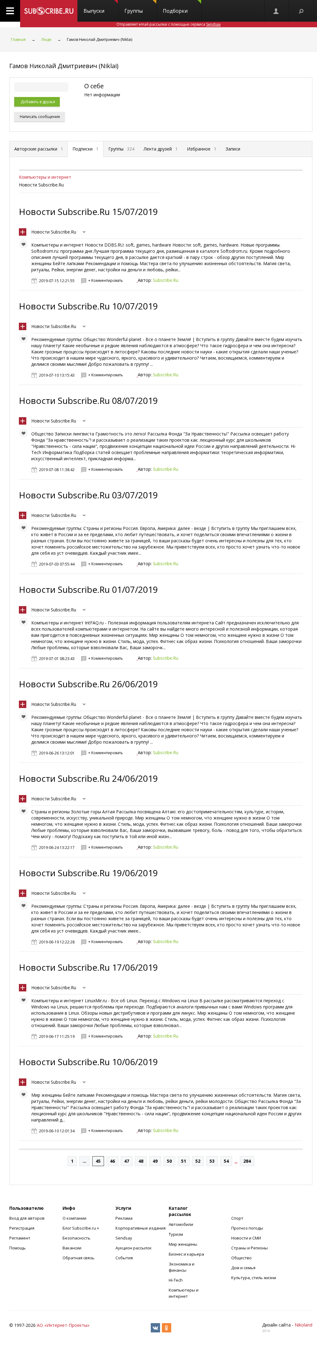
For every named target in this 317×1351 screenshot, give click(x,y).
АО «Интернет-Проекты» (63, 1325)
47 (126, 1161)
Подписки (85, 149)
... (84, 1161)
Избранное (201, 149)
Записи (233, 149)
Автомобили (181, 1224)
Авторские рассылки (38, 149)
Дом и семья (243, 1267)
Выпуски (94, 10)
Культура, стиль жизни (253, 1277)
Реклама (123, 1218)
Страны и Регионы (249, 1248)
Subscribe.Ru (165, 280)
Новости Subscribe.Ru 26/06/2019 (88, 684)
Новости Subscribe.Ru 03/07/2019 (88, 495)
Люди (46, 39)
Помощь (17, 1248)
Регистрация (21, 1228)
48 (140, 1161)
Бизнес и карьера (186, 1254)
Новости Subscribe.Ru (53, 232)
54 (226, 1161)
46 (112, 1161)
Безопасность (76, 1238)
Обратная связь (78, 1258)
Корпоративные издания (140, 1228)
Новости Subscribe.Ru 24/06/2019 (88, 778)
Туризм (176, 1234)
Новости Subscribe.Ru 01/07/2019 (88, 589)
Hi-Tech (176, 1280)
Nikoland (303, 1325)
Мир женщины (183, 1244)
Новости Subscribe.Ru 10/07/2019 (88, 306)
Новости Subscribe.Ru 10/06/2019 (88, 1062)
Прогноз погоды (247, 1228)
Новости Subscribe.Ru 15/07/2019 (88, 211)
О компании (74, 1218)
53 (212, 1161)
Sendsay (123, 1238)
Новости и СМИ (246, 1238)
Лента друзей (161, 149)
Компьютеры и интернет (45, 177)
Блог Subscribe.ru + (81, 1228)
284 (247, 1161)
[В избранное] (25, 245)
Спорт (237, 1218)
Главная (18, 39)
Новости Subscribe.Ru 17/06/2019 (88, 967)
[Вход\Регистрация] (276, 11)
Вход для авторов (27, 1218)
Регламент (19, 1238)
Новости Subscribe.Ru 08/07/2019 (88, 400)
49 (155, 1161)
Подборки (175, 10)
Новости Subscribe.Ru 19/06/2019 (88, 873)
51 (183, 1161)
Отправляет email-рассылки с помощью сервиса (168, 24)
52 (197, 1161)
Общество (241, 1258)
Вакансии (72, 1248)
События (124, 1258)
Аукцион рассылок (133, 1248)
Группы (133, 10)
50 (169, 1161)
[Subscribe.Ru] (48, 11)
